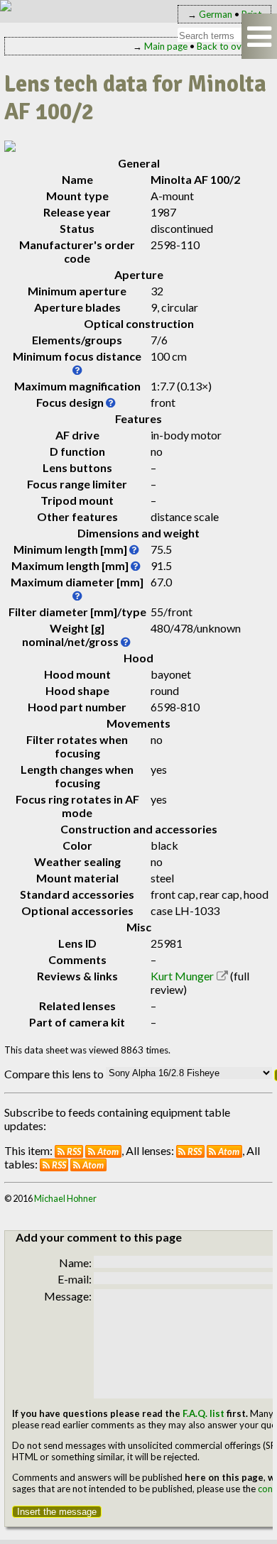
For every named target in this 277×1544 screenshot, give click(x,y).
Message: (68, 1296)
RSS (74, 1151)
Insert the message (57, 1511)
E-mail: (75, 1279)
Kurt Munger (182, 975)
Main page (166, 46)
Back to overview (233, 46)
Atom (108, 1151)
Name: (75, 1262)
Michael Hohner (65, 1198)
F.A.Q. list (203, 1413)
